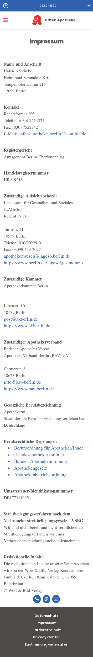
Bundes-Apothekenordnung (40, 461)
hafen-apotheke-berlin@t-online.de (52, 133)
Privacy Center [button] (46, 637)
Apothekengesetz (30, 468)
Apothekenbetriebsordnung (40, 474)
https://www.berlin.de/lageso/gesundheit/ (43, 262)
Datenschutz (46, 615)
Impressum (46, 622)
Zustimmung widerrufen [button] (46, 644)
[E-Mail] (46, 599)
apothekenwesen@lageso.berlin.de (37, 256)
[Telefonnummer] (37, 599)
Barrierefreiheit (46, 630)
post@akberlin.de (21, 319)
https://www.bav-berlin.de (29, 388)
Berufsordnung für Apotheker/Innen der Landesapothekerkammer (46, 451)
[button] (46, 5)
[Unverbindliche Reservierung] (56, 599)
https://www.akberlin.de (27, 325)
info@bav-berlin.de (22, 382)
